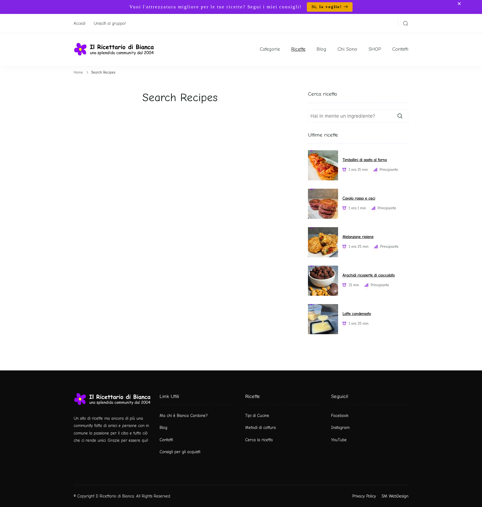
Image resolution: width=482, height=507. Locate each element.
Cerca (400, 116)
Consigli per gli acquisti (180, 451)
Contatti (400, 49)
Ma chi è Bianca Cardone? (184, 415)
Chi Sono (347, 49)
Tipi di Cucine (257, 415)
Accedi (79, 23)
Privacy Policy (364, 496)
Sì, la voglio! (327, 6)
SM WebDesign (395, 496)
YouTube (339, 439)
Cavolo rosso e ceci (359, 198)
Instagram (340, 427)
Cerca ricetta (322, 94)
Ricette (298, 49)
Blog (321, 49)
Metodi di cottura (260, 427)
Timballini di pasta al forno (365, 159)
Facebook (339, 415)
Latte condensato (357, 313)
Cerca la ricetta (259, 439)
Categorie (270, 49)
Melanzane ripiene (358, 236)
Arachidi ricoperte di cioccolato (369, 275)
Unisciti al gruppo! (110, 23)
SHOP (374, 49)
